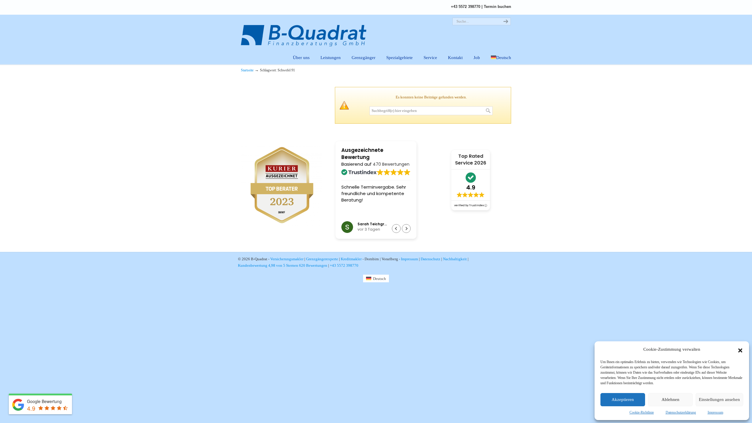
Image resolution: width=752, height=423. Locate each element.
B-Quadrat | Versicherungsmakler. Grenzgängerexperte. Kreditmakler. (307, 31)
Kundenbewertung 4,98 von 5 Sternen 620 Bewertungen (282, 265)
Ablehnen (670, 399)
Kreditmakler (351, 259)
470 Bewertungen (391, 164)
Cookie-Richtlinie (642, 412)
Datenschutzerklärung (681, 412)
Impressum (715, 412)
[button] (740, 349)
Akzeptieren (623, 399)
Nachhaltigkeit (455, 259)
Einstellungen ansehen (719, 399)
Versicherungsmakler (286, 259)
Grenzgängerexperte (322, 259)
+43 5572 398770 (465, 6)
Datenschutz (430, 259)
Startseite (247, 70)
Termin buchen (497, 6)
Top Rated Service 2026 (470, 159)
